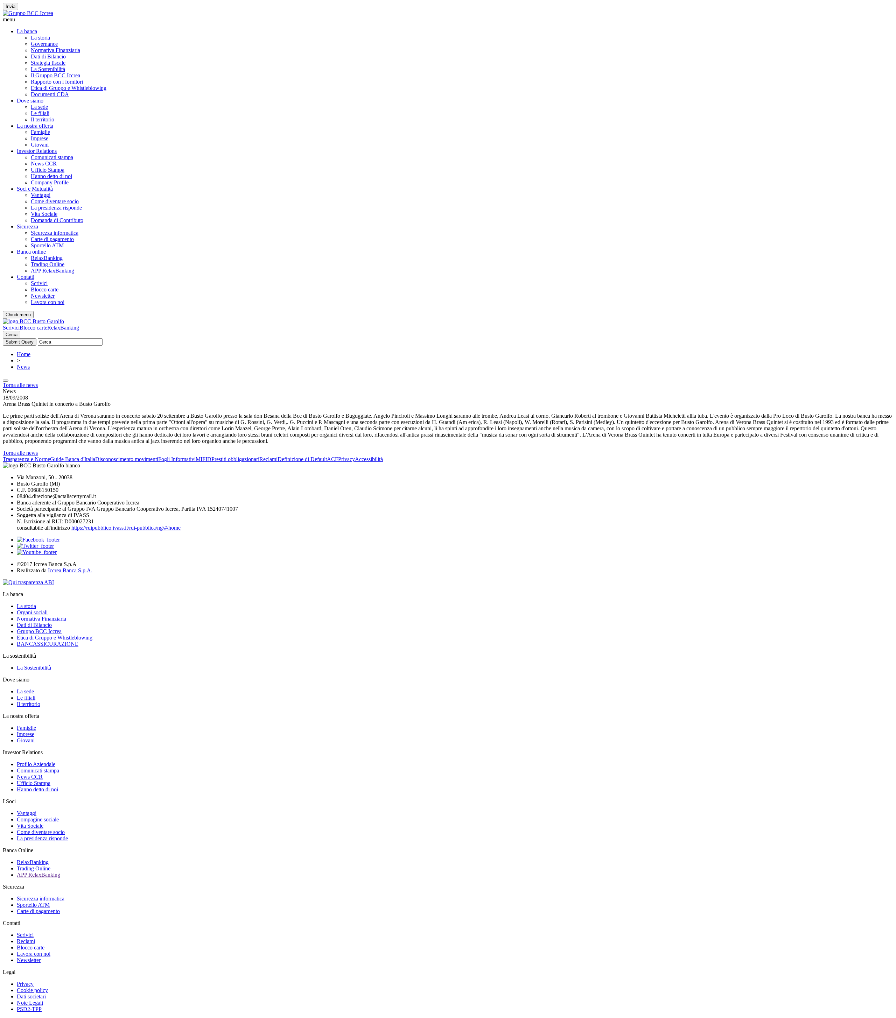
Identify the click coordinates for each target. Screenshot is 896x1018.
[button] (448, 19)
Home (23, 354)
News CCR (44, 164)
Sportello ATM (47, 245)
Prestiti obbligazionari (235, 459)
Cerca (12, 334)
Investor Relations (37, 151)
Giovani (40, 145)
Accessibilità (369, 459)
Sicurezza (27, 226)
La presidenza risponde (56, 208)
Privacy (346, 459)
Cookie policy (32, 990)
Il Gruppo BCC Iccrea (55, 75)
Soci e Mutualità (35, 189)
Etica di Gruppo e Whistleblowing (68, 88)
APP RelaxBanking (52, 271)
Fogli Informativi (177, 459)
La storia (40, 38)
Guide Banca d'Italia (72, 459)
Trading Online (47, 264)
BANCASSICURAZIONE (47, 644)
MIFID (203, 459)
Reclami (268, 459)
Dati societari (31, 996)
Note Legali (30, 1003)
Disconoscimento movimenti (126, 459)
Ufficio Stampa (47, 170)
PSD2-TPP (29, 1009)
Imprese (39, 138)
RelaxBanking (47, 258)
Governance (44, 44)
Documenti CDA (50, 94)
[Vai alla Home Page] (33, 321)
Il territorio (42, 119)
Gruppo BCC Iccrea (39, 631)
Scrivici (39, 283)
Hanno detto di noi (51, 176)
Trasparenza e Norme (26, 459)
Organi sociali (32, 612)
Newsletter (43, 296)
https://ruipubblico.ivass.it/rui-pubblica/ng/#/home (126, 528)
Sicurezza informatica (54, 233)
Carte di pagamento (52, 239)
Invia (10, 6)
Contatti (25, 277)
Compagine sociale (38, 819)
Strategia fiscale (48, 63)
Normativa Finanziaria (55, 50)
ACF (332, 459)
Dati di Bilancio (48, 56)
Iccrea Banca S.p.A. (70, 570)
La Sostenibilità (48, 69)
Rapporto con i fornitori (57, 82)
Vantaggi (40, 195)
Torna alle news (20, 385)
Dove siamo (30, 101)
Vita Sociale (44, 214)
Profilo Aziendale (36, 764)
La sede (39, 107)
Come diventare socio (55, 201)
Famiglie (40, 132)
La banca (27, 31)
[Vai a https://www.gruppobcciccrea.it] (28, 13)
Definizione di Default (302, 459)
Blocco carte (44, 289)
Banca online (31, 252)
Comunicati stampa (52, 157)
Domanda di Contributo (57, 220)
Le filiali (40, 113)
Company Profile (50, 182)
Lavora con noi (47, 302)
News (23, 367)
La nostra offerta (35, 126)
